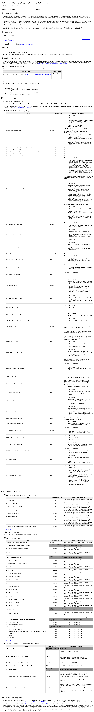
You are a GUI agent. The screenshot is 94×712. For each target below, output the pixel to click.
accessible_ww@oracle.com (26, 44)
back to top (8, 487)
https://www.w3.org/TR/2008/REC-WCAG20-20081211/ (37, 74)
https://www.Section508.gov (28, 78)
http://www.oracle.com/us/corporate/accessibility (35, 703)
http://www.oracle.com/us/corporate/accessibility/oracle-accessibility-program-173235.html (25, 701)
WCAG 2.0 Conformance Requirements (21, 107)
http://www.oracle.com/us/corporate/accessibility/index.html (52, 63)
